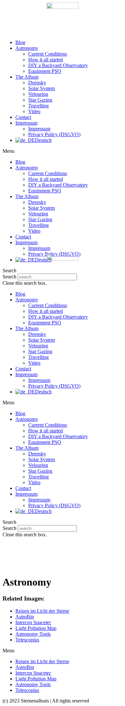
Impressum (26, 123)
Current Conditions (47, 54)
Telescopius (27, 639)
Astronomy (26, 48)
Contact (23, 117)
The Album (26, 77)
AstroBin (24, 616)
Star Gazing (40, 100)
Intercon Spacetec (33, 622)
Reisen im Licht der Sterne (42, 611)
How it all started (45, 59)
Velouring (38, 94)
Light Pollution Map (35, 628)
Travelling (38, 105)
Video (34, 111)
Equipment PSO (44, 71)
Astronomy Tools (33, 634)
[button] (62, 151)
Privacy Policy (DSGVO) (54, 134)
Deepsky (37, 82)
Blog (20, 42)
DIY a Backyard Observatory (58, 65)
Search (9, 528)
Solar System (41, 88)
